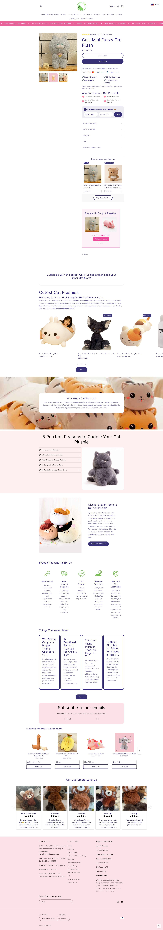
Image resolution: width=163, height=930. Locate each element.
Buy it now (103, 61)
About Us (71, 849)
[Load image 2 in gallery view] (53, 77)
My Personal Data (73, 869)
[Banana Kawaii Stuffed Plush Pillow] (67, 742)
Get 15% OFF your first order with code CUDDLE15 (116, 23)
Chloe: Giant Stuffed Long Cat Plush (129, 354)
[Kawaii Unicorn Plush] (95, 742)
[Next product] (139, 751)
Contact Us (71, 859)
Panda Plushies (102, 850)
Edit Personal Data (74, 872)
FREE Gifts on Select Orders (53, 23)
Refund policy (72, 882)
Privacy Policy (72, 866)
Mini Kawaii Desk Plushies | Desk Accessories (113, 185)
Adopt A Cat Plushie (98, 544)
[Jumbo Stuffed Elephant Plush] (124, 742)
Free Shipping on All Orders (80, 23)
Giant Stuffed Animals (104, 854)
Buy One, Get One (103, 198)
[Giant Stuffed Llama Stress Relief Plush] (39, 742)
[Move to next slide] (150, 807)
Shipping (86, 135)
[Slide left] (77, 364)
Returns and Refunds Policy (77, 856)
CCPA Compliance (74, 879)
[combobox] (92, 191)
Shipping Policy (73, 852)
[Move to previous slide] (13, 807)
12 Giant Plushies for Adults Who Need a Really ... (112, 648)
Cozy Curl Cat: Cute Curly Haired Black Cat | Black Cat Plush (96, 354)
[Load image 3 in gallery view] (63, 77)
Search (70, 846)
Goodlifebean (47, 925)
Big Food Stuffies (102, 867)
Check (118, 114)
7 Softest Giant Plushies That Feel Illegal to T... (90, 648)
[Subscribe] (96, 719)
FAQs (84, 141)
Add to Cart (38, 766)
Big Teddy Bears (102, 863)
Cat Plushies (101, 871)
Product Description (90, 123)
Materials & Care (89, 129)
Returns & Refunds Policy (92, 147)
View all (82, 370)
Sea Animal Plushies (103, 859)
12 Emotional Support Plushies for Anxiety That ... (70, 647)
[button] (41, 6)
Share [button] (86, 254)
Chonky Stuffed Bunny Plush (48, 354)
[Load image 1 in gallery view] (43, 77)
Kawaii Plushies (102, 846)
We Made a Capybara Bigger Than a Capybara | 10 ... (49, 647)
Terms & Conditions (74, 862)
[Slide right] (86, 364)
